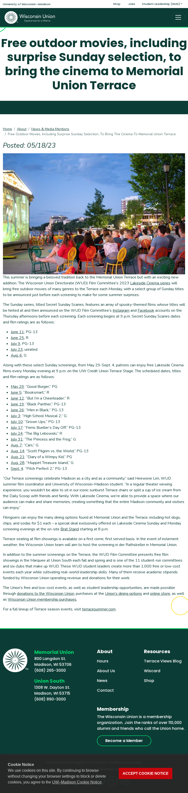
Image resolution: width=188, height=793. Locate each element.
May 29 (17, 386)
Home (7, 129)
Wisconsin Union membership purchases (42, 599)
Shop (116, 4)
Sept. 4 (17, 468)
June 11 (17, 332)
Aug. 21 (17, 457)
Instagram (121, 310)
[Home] (30, 17)
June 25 (17, 337)
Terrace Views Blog (163, 661)
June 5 (16, 392)
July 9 (15, 343)
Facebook (146, 310)
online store (160, 593)
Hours (102, 661)
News (102, 680)
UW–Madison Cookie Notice (77, 782)
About (21, 129)
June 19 (17, 404)
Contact (105, 690)
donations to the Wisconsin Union (45, 593)
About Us (106, 671)
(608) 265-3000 (50, 670)
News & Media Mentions (50, 129)
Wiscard (152, 671)
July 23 (17, 349)
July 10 (17, 421)
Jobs (131, 4)
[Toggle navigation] (178, 17)
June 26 (17, 410)
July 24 (17, 433)
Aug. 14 (17, 451)
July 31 (17, 439)
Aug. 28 (17, 462)
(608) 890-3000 (50, 699)
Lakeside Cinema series (150, 283)
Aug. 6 (16, 355)
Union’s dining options (123, 593)
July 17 (17, 427)
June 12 (17, 398)
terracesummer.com (99, 609)
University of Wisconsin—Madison (26, 4)
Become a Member (124, 740)
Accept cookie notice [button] (145, 773)
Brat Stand (69, 529)
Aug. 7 (16, 445)
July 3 (15, 416)
